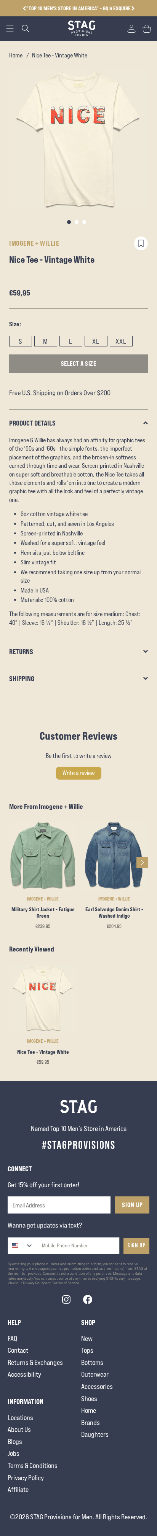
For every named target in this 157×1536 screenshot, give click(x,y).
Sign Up (132, 1205)
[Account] (131, 28)
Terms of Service (65, 1283)
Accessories (97, 1386)
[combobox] (21, 1245)
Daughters (95, 1434)
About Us (19, 1429)
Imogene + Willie (34, 243)
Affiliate (18, 1489)
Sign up (136, 1245)
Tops (87, 1350)
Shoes (89, 1399)
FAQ (12, 1338)
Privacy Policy (26, 1478)
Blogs (15, 1441)
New (87, 1338)
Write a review (78, 773)
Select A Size (78, 363)
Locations (20, 1418)
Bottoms (92, 1362)
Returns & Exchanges (35, 1362)
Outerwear (95, 1374)
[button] (133, 8)
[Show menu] (10, 28)
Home (15, 55)
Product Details (32, 423)
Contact (18, 1350)
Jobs (13, 1453)
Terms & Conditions (33, 1465)
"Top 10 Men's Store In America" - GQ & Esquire (78, 8)
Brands (90, 1422)
